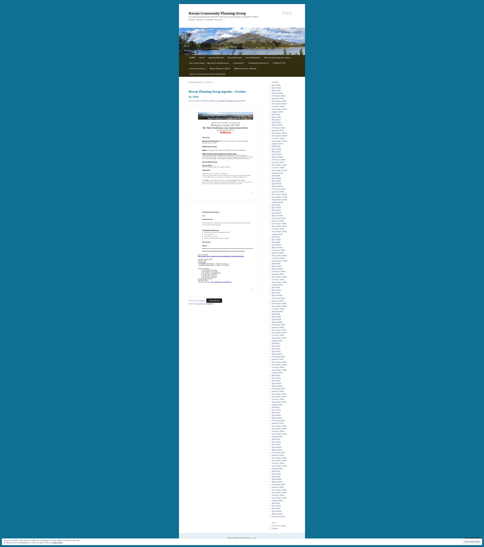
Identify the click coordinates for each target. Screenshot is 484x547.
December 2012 (279, 490)
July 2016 (276, 375)
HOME (192, 58)
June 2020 (276, 266)
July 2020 (276, 264)
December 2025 (279, 101)
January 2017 (277, 359)
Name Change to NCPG (220, 69)
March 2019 (277, 295)
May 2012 (276, 508)
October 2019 (278, 280)
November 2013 (279, 461)
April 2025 (276, 122)
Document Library (197, 69)
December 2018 (279, 303)
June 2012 (276, 506)
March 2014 (277, 450)
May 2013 (276, 477)
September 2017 (279, 338)
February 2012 (278, 516)
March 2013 (277, 482)
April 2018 (276, 319)
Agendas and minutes (205, 304)
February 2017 (278, 357)
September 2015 (279, 402)
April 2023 (276, 184)
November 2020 (279, 256)
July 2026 (276, 85)
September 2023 (279, 170)
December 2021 (279, 224)
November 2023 (279, 165)
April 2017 (276, 351)
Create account (279, 526)
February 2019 (278, 298)
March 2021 (277, 248)
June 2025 (276, 117)
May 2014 (276, 445)
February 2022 (278, 218)
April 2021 (276, 245)
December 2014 (279, 426)
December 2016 (279, 362)
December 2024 (279, 133)
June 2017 (276, 346)
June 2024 (276, 149)
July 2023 (276, 176)
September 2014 (279, 434)
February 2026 (279, 96)
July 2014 (276, 439)
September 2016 (279, 370)
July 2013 (276, 471)
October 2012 (278, 495)
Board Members (253, 58)
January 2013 (278, 487)
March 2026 (277, 93)
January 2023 (278, 192)
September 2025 (279, 109)
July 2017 (276, 343)
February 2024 (279, 160)
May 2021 (276, 242)
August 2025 (277, 112)
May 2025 (276, 120)
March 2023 (277, 186)
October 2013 (278, 463)
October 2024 (278, 138)
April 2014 (276, 447)
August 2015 (277, 405)
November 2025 (279, 104)
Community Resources (258, 63)
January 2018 (278, 327)
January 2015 (278, 423)
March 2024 (277, 157)
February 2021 (278, 250)
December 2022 (279, 194)
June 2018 (276, 317)
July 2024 (276, 146)
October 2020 (278, 258)
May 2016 (276, 381)
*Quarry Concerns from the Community (207, 74)
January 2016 (278, 391)
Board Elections (235, 58)
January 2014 (278, 455)
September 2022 (279, 200)
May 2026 (276, 90)
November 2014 (279, 429)
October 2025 (278, 106)
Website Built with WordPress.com (242, 538)
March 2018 (277, 322)
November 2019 (279, 277)
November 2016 (279, 365)
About (202, 58)
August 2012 (277, 500)
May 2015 (276, 413)
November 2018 (279, 306)
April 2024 (277, 154)
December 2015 (279, 394)
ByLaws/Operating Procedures (277, 58)
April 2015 (276, 415)
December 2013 (279, 458)
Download (214, 300)
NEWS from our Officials (245, 69)
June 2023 (276, 178)
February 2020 (279, 271)
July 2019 (276, 287)
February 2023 (278, 189)
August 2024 (277, 144)
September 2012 (279, 498)
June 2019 (276, 290)
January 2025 (278, 130)
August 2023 (277, 173)
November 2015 (279, 397)
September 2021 (279, 232)
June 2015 (276, 410)
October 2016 (278, 367)
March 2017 (277, 354)
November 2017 (279, 333)
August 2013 (277, 469)
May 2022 (276, 210)
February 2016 (278, 389)
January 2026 (278, 98)
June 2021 (276, 240)
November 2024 (279, 136)
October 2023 (278, 168)
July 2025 (276, 114)
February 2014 (278, 453)
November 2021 (279, 226)
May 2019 (276, 293)
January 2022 (278, 221)
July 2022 (276, 205)
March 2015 (277, 418)
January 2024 (278, 162)
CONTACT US (279, 63)
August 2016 (277, 373)
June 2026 (276, 88)
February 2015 (278, 421)
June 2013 (276, 474)
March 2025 (277, 125)
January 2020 (278, 274)
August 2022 (277, 202)
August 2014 (277, 437)
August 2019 (277, 285)
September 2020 (279, 261)
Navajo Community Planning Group (217, 13)
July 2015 (276, 407)
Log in (275, 528)
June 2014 (276, 442)
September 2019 (279, 282)
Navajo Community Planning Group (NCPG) (227, 101)
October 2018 (278, 309)
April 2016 (276, 383)
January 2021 (278, 253)
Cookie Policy (57, 543)
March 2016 (277, 386)
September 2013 (279, 466)
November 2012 (279, 493)
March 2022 (277, 216)
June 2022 (276, 208)
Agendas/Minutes (216, 58)
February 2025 (278, 128)
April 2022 (276, 213)
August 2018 (277, 311)
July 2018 (276, 314)
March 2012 (277, 514)
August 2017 (277, 341)
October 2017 (278, 335)
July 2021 (276, 237)
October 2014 (278, 431)
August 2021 (277, 234)
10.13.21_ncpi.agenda (197, 301)
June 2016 (276, 378)
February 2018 (278, 325)
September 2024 (279, 141)
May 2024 (276, 152)
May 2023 (276, 181)
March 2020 (277, 269)
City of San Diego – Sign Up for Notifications (209, 63)
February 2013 (278, 484)
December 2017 (279, 330)
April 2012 (276, 511)
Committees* (239, 63)
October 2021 (278, 229)
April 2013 (276, 479)
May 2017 (276, 349)
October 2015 (278, 399)
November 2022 (279, 197)
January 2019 (278, 301)
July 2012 (276, 503)
